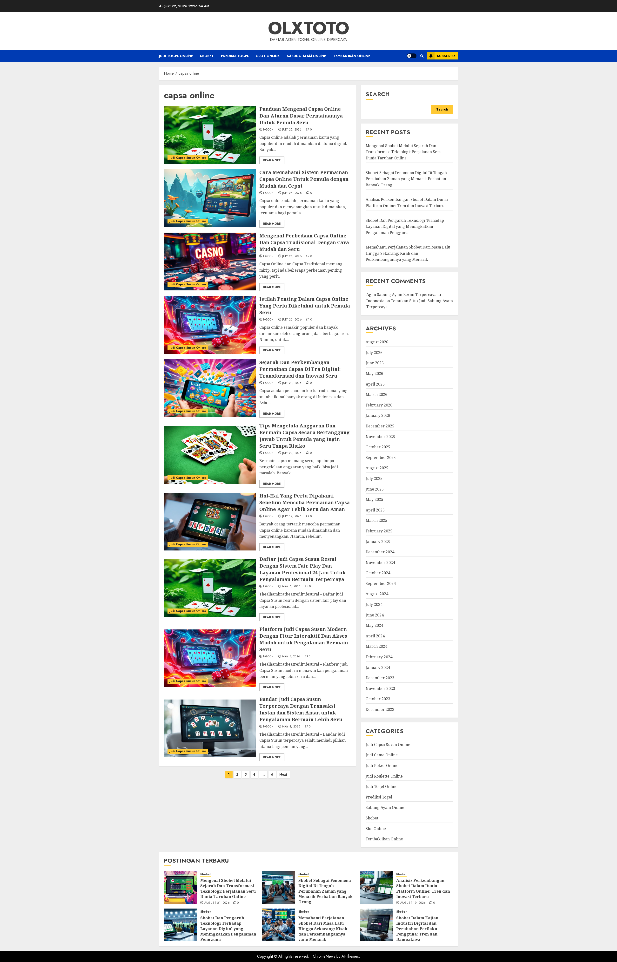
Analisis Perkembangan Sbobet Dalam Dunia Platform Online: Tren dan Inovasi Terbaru (423, 888)
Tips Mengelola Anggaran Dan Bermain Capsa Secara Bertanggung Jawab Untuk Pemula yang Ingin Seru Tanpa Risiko (304, 435)
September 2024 (381, 583)
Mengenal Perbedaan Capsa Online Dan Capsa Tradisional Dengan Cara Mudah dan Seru (304, 242)
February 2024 (379, 657)
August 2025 (377, 468)
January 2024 (378, 667)
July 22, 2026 (292, 320)
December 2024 (380, 552)
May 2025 (374, 499)
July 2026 (374, 352)
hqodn (268, 130)
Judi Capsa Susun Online (187, 158)
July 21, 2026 (292, 383)
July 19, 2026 (292, 516)
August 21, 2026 (217, 903)
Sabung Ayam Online (306, 55)
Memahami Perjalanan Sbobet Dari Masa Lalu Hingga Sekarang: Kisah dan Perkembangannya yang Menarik (408, 253)
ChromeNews (324, 956)
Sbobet (207, 55)
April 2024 (375, 636)
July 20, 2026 (292, 453)
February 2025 (379, 531)
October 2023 (378, 698)
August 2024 (377, 593)
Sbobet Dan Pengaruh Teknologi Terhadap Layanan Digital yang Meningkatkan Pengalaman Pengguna (405, 226)
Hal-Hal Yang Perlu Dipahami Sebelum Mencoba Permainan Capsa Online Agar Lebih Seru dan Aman (304, 502)
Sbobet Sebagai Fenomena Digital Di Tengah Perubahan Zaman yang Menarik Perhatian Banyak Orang (406, 179)
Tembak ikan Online (351, 55)
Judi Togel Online (176, 55)
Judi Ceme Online (382, 755)
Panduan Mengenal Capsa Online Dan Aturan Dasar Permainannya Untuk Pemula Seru (301, 116)
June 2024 (375, 615)
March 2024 (376, 646)
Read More (272, 160)
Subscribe (446, 55)
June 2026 (375, 363)
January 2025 (378, 541)
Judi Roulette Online (384, 776)
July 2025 (374, 478)
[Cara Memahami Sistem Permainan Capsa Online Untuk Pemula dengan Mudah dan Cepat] (210, 198)
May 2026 (374, 373)
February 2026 (379, 405)
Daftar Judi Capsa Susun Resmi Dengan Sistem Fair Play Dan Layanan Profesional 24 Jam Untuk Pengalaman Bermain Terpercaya (302, 569)
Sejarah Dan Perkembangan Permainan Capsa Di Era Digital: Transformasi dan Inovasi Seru (300, 369)
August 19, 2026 (413, 903)
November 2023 (380, 688)
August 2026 (377, 342)
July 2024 (374, 604)
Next (283, 774)
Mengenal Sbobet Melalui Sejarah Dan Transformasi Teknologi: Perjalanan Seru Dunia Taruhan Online (404, 152)
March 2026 (376, 394)
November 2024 (380, 562)
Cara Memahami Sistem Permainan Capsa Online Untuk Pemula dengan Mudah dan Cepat (304, 179)
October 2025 (378, 447)
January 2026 (378, 415)
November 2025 (380, 436)
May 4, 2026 (291, 727)
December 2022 (380, 709)
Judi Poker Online (382, 765)
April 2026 (375, 384)
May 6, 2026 (291, 587)
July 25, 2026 (292, 130)
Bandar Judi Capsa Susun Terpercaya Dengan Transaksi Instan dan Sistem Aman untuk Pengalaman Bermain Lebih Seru (300, 709)
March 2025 (376, 520)
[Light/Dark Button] (411, 55)
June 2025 (375, 489)
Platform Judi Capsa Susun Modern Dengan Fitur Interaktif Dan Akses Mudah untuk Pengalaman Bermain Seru (303, 639)
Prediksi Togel (235, 55)
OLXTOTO (308, 27)
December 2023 (380, 678)
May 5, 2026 (291, 657)
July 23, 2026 (292, 256)
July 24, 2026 (292, 193)
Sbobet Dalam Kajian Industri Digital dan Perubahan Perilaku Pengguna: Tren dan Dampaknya (417, 928)
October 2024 (378, 573)
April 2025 (375, 510)
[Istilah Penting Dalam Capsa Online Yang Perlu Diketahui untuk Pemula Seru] (210, 325)
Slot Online (268, 55)
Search (378, 94)
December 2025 (380, 426)
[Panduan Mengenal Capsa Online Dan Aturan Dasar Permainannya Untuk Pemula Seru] (210, 135)
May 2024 (374, 625)
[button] (422, 56)
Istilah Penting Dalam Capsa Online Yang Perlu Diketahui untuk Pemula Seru (304, 306)
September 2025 (381, 457)
